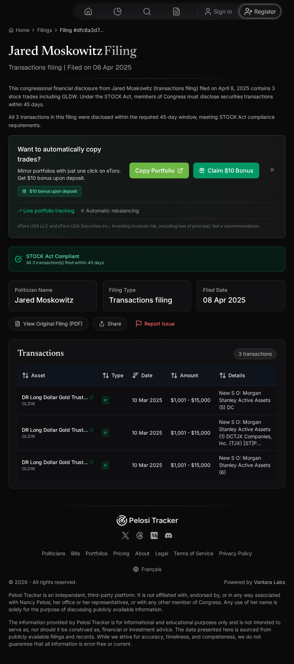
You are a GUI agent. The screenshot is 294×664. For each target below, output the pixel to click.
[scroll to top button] (279, 627)
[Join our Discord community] (168, 536)
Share (114, 324)
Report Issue (159, 324)
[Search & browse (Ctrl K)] (147, 11)
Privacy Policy (235, 553)
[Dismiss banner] (272, 170)
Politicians (53, 553)
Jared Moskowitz (44, 300)
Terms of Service (193, 553)
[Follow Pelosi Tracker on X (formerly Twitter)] (125, 536)
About (142, 553)
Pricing (121, 553)
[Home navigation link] (88, 11)
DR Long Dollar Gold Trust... (55, 397)
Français (151, 569)
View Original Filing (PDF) (52, 324)
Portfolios (97, 553)
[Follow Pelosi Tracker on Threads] (139, 536)
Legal (161, 553)
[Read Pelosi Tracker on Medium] (154, 536)
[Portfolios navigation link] (117, 11)
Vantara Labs (269, 582)
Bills (75, 553)
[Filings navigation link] (176, 11)
